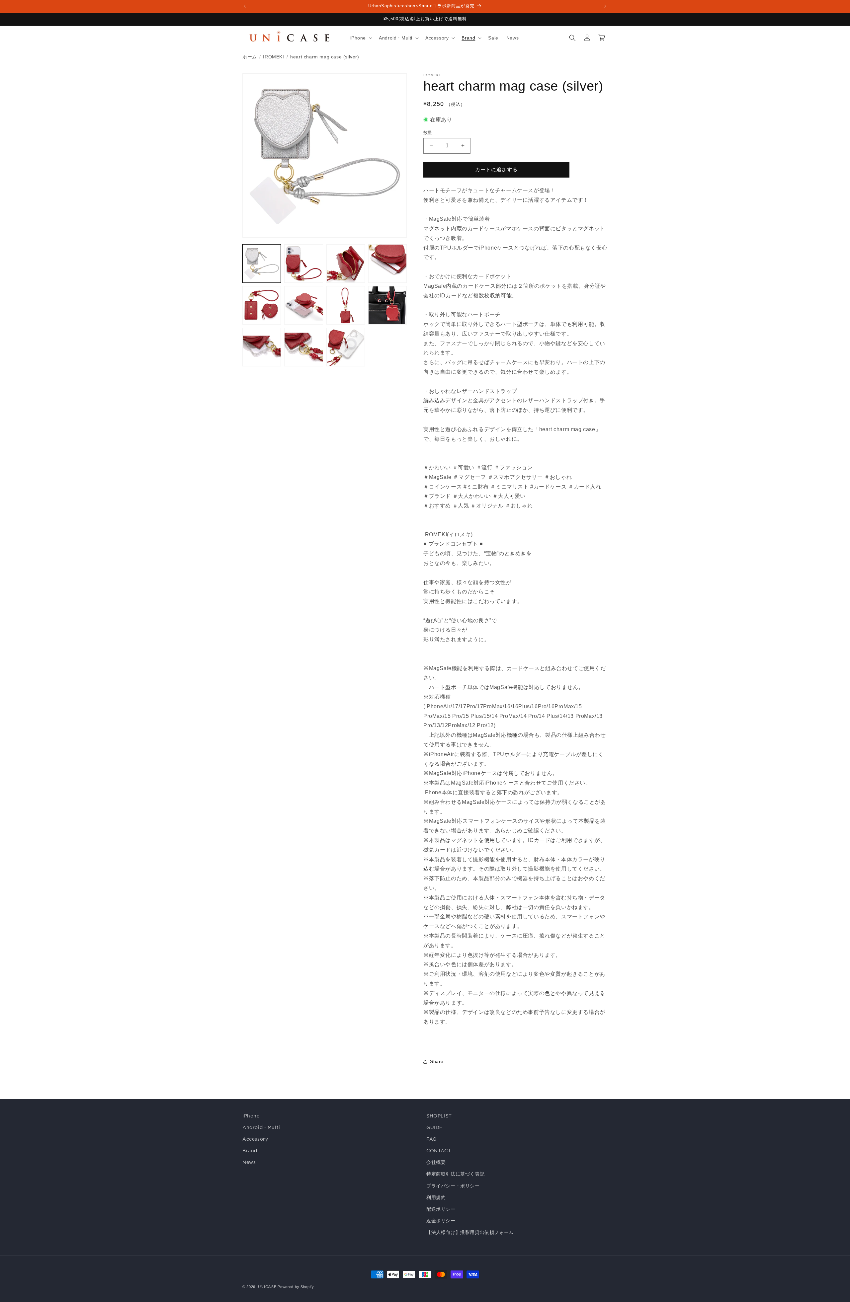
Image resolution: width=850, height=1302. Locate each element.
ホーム (249, 56)
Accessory (255, 1139)
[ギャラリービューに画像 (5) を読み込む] (261, 305)
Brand (249, 1150)
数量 (427, 132)
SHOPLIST (439, 1115)
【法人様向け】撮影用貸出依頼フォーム (470, 1232)
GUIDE (434, 1127)
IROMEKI (273, 56)
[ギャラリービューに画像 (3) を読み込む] (345, 263)
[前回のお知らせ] (244, 6)
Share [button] (437, 1061)
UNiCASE (267, 1286)
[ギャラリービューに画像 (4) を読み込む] (387, 263)
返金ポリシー (441, 1220)
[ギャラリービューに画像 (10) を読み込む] (303, 347)
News (249, 1162)
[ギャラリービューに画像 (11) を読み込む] (345, 347)
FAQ (431, 1139)
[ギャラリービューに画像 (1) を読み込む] (261, 263)
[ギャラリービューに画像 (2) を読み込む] (303, 263)
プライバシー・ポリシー (453, 1186)
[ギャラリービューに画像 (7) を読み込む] (345, 305)
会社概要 (436, 1162)
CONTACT (438, 1150)
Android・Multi (261, 1127)
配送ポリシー (441, 1209)
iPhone (251, 1115)
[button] (360, 38)
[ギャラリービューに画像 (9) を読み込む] (261, 347)
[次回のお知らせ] (605, 6)
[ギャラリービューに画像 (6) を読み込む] (303, 305)
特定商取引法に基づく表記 (455, 1174)
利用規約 (436, 1197)
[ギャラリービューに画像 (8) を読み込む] (387, 305)
